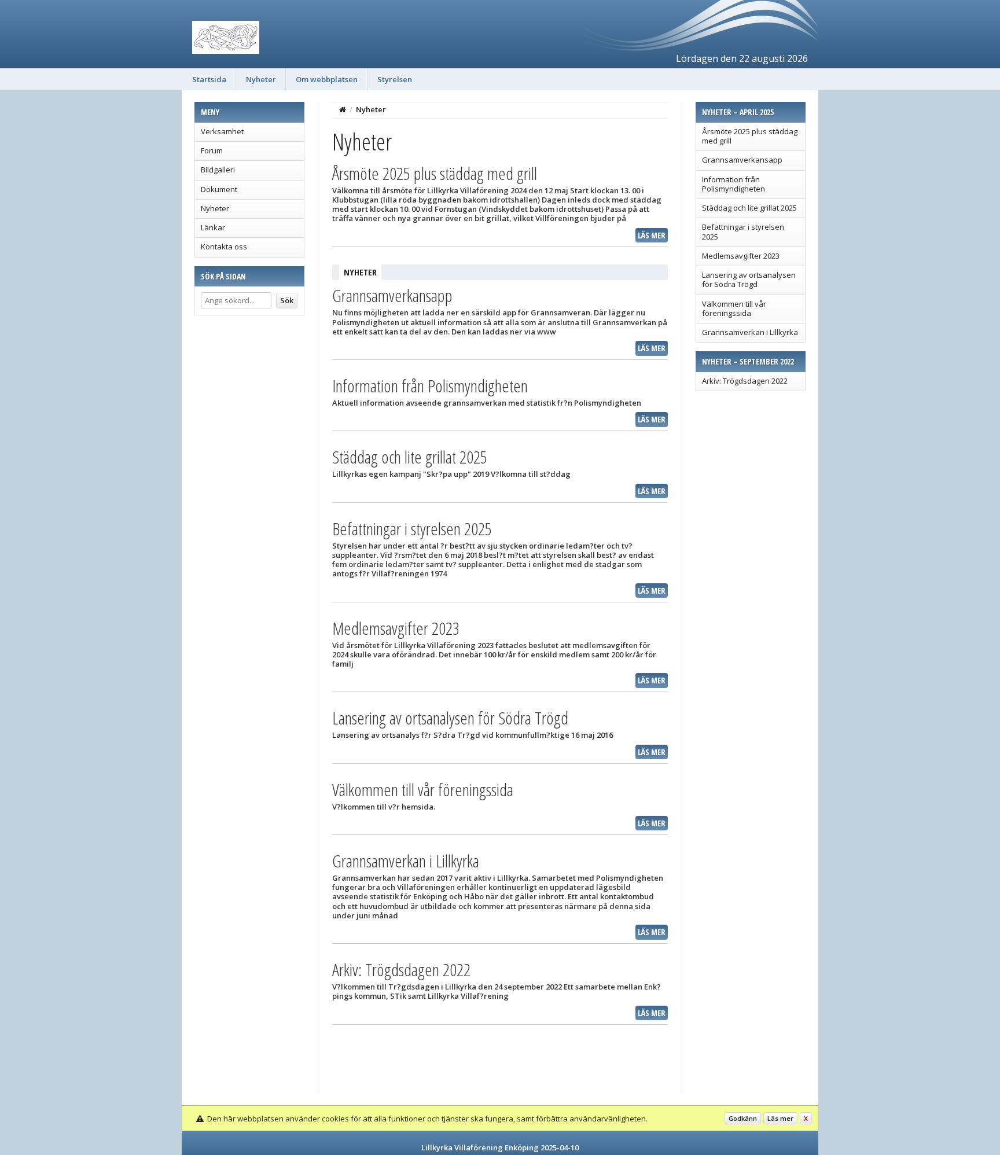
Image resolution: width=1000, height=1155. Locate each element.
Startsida (209, 79)
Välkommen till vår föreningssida (734, 308)
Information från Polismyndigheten (733, 184)
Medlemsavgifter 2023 (741, 256)
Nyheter (261, 79)
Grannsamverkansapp (742, 160)
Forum (212, 150)
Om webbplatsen (327, 79)
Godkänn (743, 1118)
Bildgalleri (218, 169)
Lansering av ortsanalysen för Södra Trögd (749, 279)
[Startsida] (342, 109)
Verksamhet (222, 131)
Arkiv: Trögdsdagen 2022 (745, 381)
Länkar (213, 227)
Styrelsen (394, 79)
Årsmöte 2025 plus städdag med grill (749, 136)
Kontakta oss (224, 246)
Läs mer (652, 235)
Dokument (219, 189)
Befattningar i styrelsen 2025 (743, 231)
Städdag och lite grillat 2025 (749, 208)
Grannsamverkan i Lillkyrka (750, 332)
